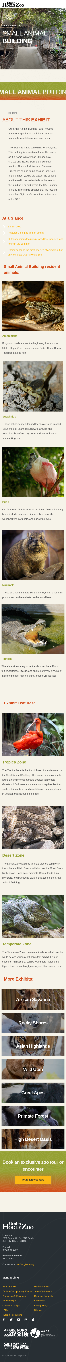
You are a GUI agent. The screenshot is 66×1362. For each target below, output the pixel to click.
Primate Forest (33, 1116)
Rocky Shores (33, 1022)
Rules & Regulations (12, 1315)
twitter (11, 1319)
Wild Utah (33, 1069)
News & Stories (41, 1286)
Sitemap (38, 1310)
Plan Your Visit (9, 1286)
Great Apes (33, 1092)
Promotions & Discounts (14, 1296)
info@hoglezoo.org (25, 1264)
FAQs (5, 1310)
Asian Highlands (33, 1046)
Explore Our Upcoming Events (17, 1291)
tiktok (33, 1319)
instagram (26, 1319)
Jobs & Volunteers (43, 1291)
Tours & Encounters (33, 1179)
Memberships (9, 1300)
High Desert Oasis (33, 1139)
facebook (3, 1319)
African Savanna (33, 999)
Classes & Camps (11, 1305)
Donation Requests (43, 1296)
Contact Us (39, 1300)
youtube (18, 1319)
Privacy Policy (41, 1305)
